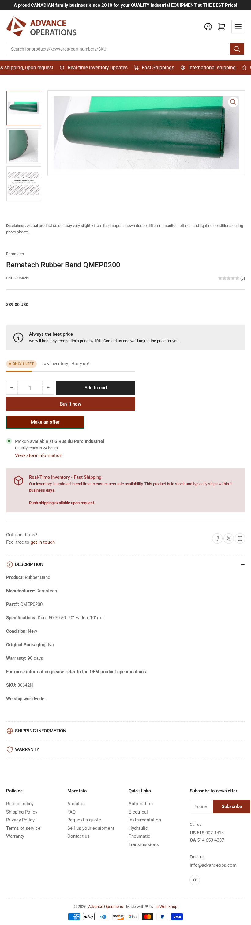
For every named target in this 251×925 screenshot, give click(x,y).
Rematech (15, 253)
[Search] (237, 49)
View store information (38, 455)
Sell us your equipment (90, 828)
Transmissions (144, 844)
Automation (141, 803)
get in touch (43, 542)
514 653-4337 (210, 840)
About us (76, 803)
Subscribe (232, 806)
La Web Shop (165, 906)
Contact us (112, 340)
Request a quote (84, 820)
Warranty (15, 836)
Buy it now (70, 404)
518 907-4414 (210, 833)
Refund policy (20, 803)
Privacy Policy (20, 820)
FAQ (71, 812)
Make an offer (45, 424)
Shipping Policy (21, 812)
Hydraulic (138, 828)
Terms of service (23, 828)
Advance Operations (105, 906)
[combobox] (125, 49)
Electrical (138, 812)
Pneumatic (139, 836)
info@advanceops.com (213, 865)
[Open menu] (238, 26)
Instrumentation (145, 820)
